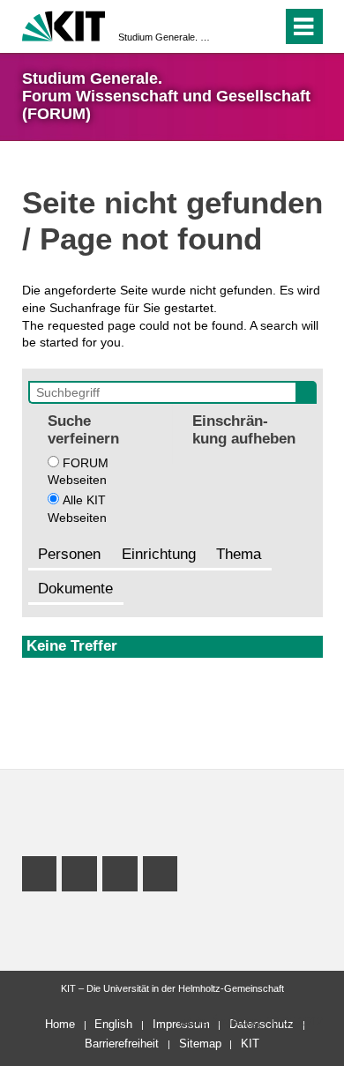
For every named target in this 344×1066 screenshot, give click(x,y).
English (113, 1024)
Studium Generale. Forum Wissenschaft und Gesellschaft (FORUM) (166, 37)
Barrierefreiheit (122, 1043)
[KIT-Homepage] (64, 24)
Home (60, 1024)
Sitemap (200, 1043)
